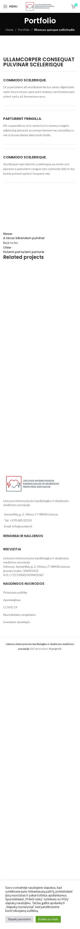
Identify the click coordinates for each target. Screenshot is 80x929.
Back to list (10, 242)
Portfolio (24, 29)
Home (9, 29)
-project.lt (55, 648)
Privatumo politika (15, 592)
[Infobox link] (40, 88)
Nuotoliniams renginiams (19, 614)
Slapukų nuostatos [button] (19, 919)
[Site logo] (40, 6)
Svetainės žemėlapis (16, 622)
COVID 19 (10, 607)
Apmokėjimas (12, 600)
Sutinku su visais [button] (48, 919)
